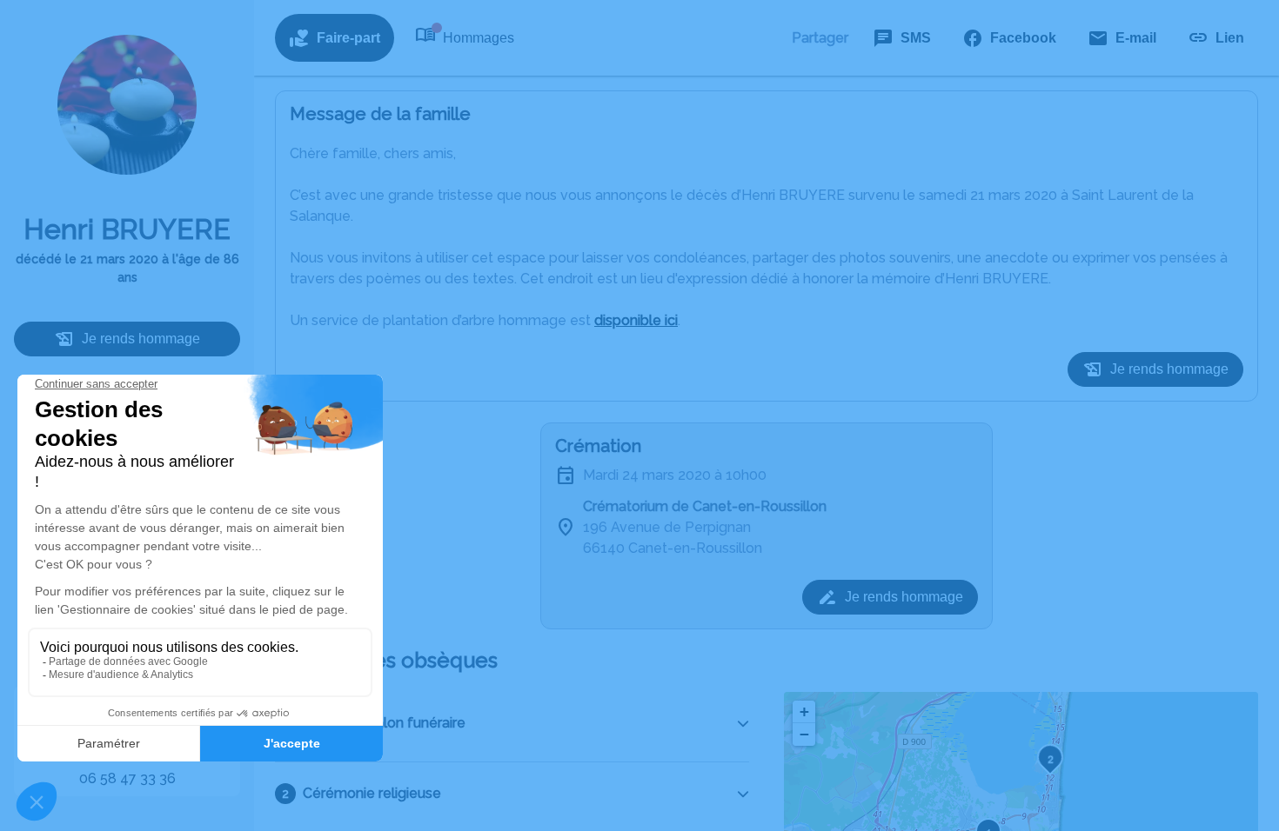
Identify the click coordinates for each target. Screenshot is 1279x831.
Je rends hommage (141, 338)
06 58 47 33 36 (127, 778)
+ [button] (804, 711)
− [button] (804, 734)
